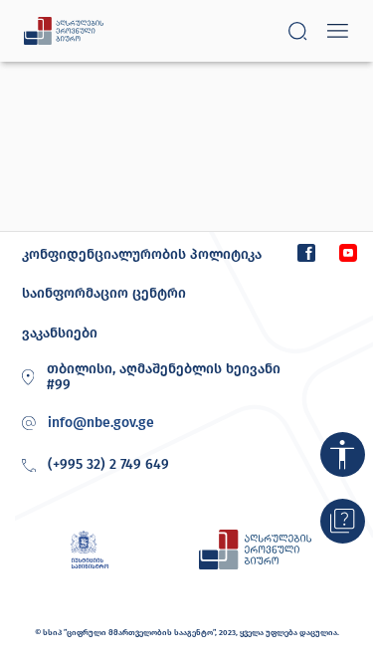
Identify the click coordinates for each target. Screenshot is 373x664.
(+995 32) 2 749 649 (108, 464)
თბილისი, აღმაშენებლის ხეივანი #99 (163, 377)
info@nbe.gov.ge (101, 423)
